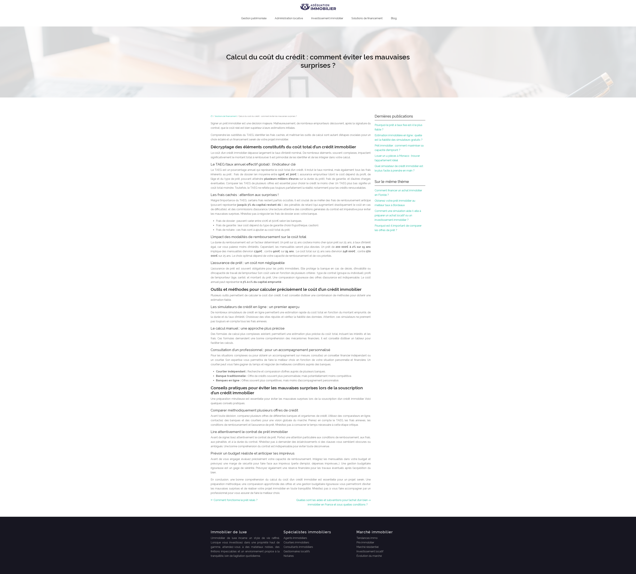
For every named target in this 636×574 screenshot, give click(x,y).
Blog (394, 18)
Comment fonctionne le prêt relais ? (236, 500)
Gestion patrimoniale (253, 18)
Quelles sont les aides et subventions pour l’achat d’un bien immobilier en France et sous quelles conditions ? (332, 502)
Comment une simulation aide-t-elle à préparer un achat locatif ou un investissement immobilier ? (398, 215)
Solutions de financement (367, 18)
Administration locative (289, 18)
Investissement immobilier (327, 18)
